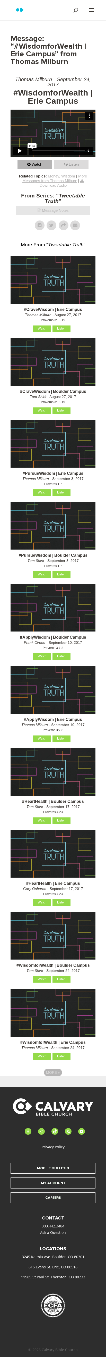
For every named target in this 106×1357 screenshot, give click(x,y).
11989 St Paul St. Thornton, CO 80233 (53, 1277)
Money (53, 176)
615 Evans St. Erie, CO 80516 (53, 1267)
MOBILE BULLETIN (53, 1168)
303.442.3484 (53, 1226)
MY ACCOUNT (53, 1183)
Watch (37, 164)
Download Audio (53, 185)
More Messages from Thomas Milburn (54, 178)
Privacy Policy (53, 1146)
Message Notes (55, 210)
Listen (74, 164)
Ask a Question (53, 1232)
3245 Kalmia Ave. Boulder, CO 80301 (53, 1256)
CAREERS (53, 1197)
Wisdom (68, 176)
